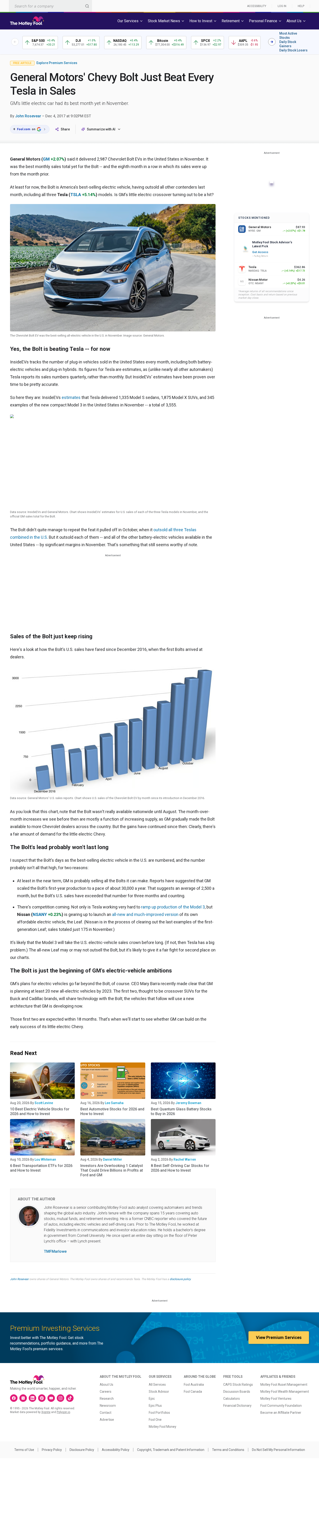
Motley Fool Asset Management (283, 1384)
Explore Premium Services (56, 63)
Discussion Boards (236, 1391)
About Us (106, 1384)
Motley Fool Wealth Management (284, 1391)
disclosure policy (180, 1279)
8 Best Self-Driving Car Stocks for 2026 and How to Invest (180, 1168)
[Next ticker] (272, 42)
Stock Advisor (159, 1391)
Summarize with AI (101, 129)
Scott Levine (44, 1103)
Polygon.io (63, 1412)
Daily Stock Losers (293, 50)
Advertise (107, 1419)
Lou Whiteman (45, 1159)
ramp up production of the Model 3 (173, 906)
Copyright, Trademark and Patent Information (170, 1450)
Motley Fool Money (162, 1426)
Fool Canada (193, 1391)
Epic (152, 1398)
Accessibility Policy (115, 1450)
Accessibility (256, 6)
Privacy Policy (52, 1450)
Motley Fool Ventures (275, 1398)
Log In (282, 6)
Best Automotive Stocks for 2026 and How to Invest (112, 1111)
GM (46, 159)
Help (301, 6)
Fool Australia (194, 1384)
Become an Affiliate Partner (280, 1412)
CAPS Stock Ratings (238, 1384)
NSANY (40, 914)
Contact (105, 1412)
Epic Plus (155, 1405)
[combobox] (50, 6)
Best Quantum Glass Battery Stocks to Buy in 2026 (181, 1111)
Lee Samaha (114, 1103)
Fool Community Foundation (281, 1405)
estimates (71, 397)
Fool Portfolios (159, 1412)
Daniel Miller (112, 1159)
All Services (157, 1384)
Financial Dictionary (237, 1405)
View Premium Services (278, 1337)
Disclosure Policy (82, 1450)
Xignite (45, 1412)
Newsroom (108, 1405)
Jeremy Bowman (188, 1103)
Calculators (231, 1398)
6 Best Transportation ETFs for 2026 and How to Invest (41, 1168)
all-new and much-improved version (145, 914)
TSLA (75, 194)
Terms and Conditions (228, 1450)
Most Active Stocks (288, 35)
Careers (105, 1391)
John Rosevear (28, 116)
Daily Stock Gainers (287, 44)
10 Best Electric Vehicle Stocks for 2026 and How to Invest (39, 1111)
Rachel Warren (185, 1159)
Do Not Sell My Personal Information (278, 1450)
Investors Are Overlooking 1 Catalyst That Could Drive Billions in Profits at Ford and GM (111, 1170)
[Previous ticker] (15, 42)
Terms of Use (24, 1450)
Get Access (260, 252)
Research (107, 1398)
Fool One (155, 1419)
